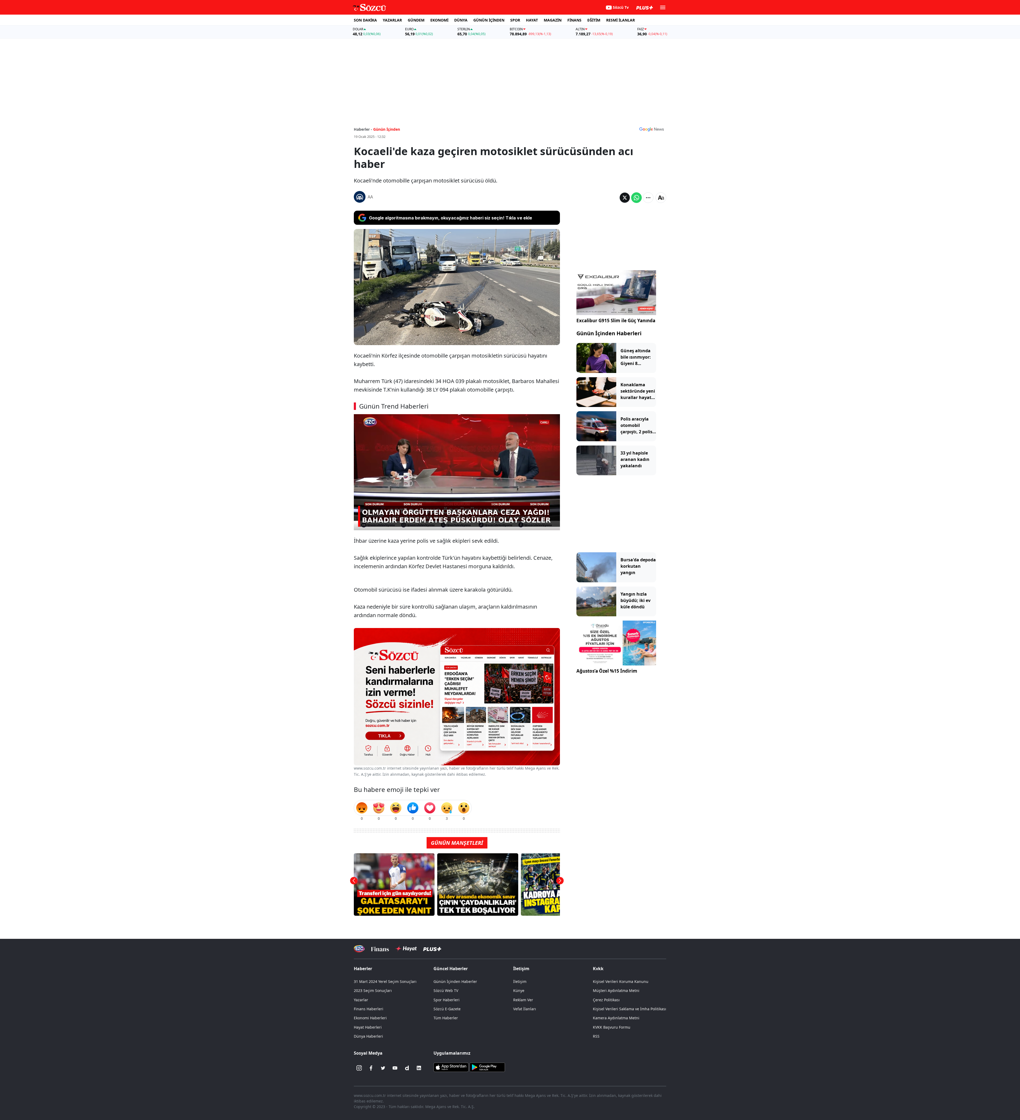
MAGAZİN (553, 20)
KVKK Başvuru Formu (611, 1027)
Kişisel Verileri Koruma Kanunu (620, 981)
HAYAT (532, 20)
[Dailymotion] (407, 1068)
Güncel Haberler (451, 968)
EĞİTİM (593, 20)
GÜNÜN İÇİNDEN (488, 20)
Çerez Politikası (606, 999)
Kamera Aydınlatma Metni (616, 1017)
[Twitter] (383, 1068)
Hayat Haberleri (368, 1027)
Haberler (363, 968)
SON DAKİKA (365, 20)
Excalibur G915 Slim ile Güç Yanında (615, 320)
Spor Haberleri (447, 999)
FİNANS (574, 20)
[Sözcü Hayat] (406, 948)
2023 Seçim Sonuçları (373, 990)
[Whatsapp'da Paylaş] (636, 197)
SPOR (515, 20)
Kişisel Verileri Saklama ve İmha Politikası (629, 1008)
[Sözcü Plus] (432, 949)
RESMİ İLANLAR (620, 20)
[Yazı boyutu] (661, 197)
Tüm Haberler (446, 1017)
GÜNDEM (416, 20)
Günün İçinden (386, 129)
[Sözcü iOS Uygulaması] (451, 1067)
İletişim (519, 981)
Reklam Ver (523, 999)
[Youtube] (395, 1068)
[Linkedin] (419, 1068)
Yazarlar (361, 999)
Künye (518, 990)
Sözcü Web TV (446, 990)
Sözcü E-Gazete (447, 1008)
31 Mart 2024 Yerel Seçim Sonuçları (385, 981)
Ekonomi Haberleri (370, 1017)
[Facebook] (371, 1068)
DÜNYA (461, 20)
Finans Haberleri (368, 1008)
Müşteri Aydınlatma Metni (616, 990)
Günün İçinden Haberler (455, 981)
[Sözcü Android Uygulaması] (487, 1067)
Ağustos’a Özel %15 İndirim (606, 671)
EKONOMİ (439, 20)
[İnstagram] (359, 1068)
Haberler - (363, 129)
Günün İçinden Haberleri (608, 333)
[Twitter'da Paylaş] (624, 197)
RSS (596, 1036)
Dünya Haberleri (368, 1036)
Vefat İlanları (524, 1008)
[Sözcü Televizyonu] (359, 948)
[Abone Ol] (651, 129)
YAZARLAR (392, 20)
